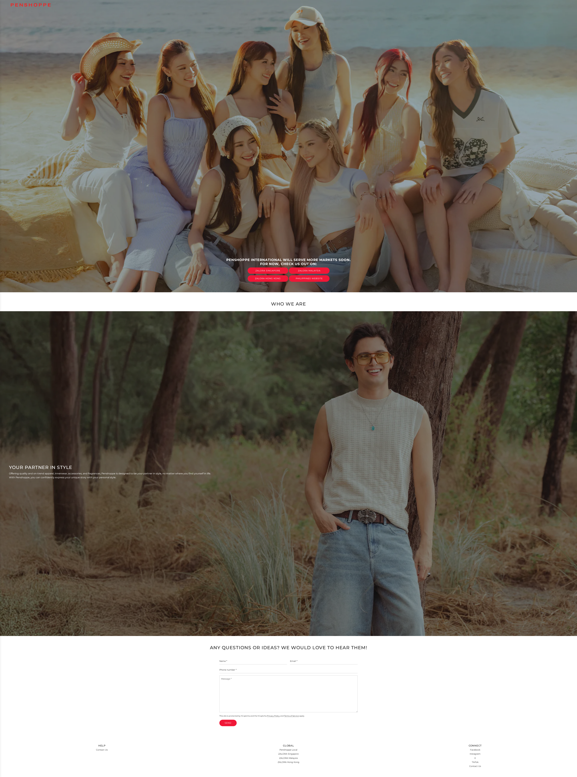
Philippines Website (309, 278)
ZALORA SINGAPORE (267, 270)
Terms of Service (291, 716)
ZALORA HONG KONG (268, 278)
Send (228, 723)
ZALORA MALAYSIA (309, 270)
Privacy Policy (273, 716)
